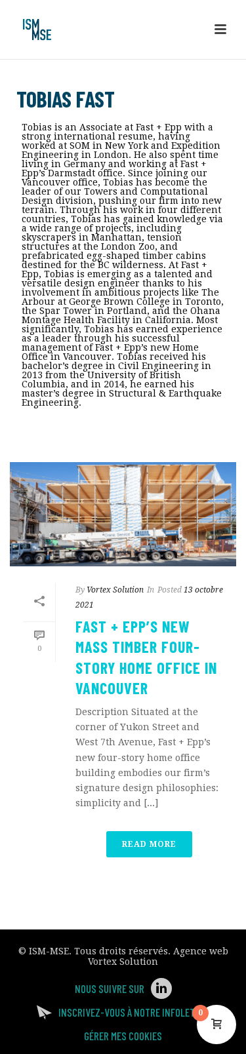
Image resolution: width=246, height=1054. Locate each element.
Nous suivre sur (109, 988)
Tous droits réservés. (122, 951)
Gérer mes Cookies (123, 1035)
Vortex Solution (115, 590)
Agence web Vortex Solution (158, 956)
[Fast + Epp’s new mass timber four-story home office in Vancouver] (123, 514)
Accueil (90, 436)
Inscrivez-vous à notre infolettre (134, 1012)
